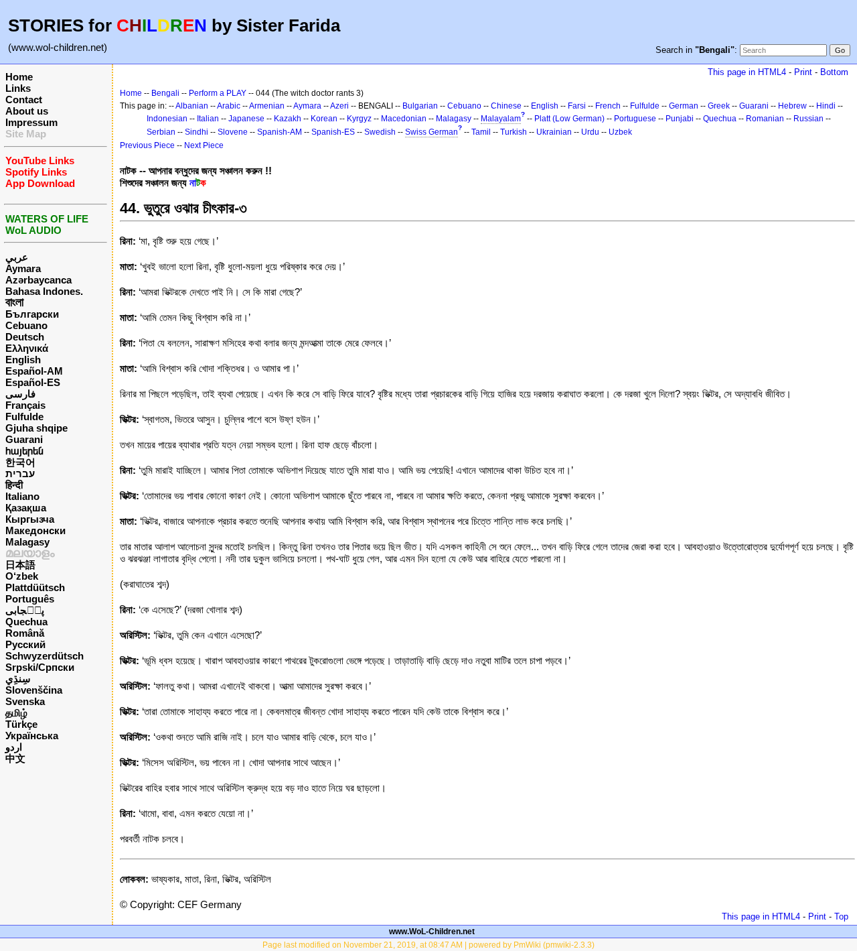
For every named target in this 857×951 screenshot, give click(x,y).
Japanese (246, 118)
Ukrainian (554, 132)
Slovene (233, 132)
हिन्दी (14, 485)
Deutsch (24, 336)
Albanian (191, 106)
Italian (208, 118)
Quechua (26, 621)
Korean (324, 118)
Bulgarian (420, 106)
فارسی (20, 393)
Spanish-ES (333, 132)
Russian (808, 118)
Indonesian (167, 118)
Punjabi (680, 118)
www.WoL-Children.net (432, 931)
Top (841, 916)
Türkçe (21, 724)
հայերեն (24, 450)
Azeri (339, 106)
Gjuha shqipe (36, 428)
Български (32, 314)
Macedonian (403, 118)
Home (19, 76)
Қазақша (25, 507)
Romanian (765, 118)
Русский (25, 644)
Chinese (506, 106)
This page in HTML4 (747, 72)
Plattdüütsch (35, 587)
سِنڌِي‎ (18, 678)
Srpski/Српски (39, 667)
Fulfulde (24, 416)
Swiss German (431, 132)
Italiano (22, 496)
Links (18, 88)
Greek (719, 106)
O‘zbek (21, 576)
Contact (23, 99)
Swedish (380, 132)
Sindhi (196, 132)
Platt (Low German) (569, 118)
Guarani (24, 439)
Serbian (161, 132)
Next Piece (204, 145)
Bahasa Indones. (44, 291)
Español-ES (32, 382)
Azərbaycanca (38, 280)
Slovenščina (33, 690)
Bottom (834, 72)
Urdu (590, 132)
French (608, 106)
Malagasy (27, 542)
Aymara (23, 268)
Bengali (165, 93)
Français (25, 405)
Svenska (25, 701)
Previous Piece (147, 145)
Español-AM (34, 371)
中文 (15, 758)
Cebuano (26, 325)
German (683, 106)
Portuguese (635, 118)
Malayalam (501, 118)
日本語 (20, 564)
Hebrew (792, 106)
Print (803, 72)
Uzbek (620, 132)
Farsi (577, 106)
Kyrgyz (359, 118)
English (23, 359)
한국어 (20, 462)
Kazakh (287, 118)
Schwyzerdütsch (44, 655)
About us (26, 111)
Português (29, 599)
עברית (20, 473)
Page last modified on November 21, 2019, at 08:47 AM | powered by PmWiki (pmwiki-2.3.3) (428, 945)
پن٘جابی (24, 610)
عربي (16, 257)
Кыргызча (29, 519)
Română (24, 633)
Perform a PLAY (217, 93)
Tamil (481, 132)
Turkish (513, 132)
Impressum (31, 122)
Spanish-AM (279, 132)
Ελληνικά (26, 348)
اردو (13, 747)
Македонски (35, 530)
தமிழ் (16, 712)
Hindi (826, 106)
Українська (31, 735)
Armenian (267, 106)
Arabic (228, 106)
